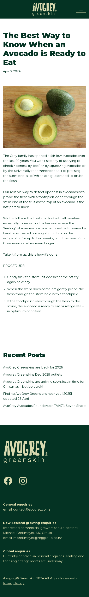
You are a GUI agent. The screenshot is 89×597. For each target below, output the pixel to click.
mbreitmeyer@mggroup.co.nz (37, 538)
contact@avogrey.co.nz (31, 509)
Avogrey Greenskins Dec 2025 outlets (32, 374)
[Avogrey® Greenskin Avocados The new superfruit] (44, 9)
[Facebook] (8, 481)
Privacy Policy (13, 583)
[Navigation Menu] (81, 9)
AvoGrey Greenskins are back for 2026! (33, 367)
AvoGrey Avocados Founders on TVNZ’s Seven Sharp (44, 406)
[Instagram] (23, 481)
